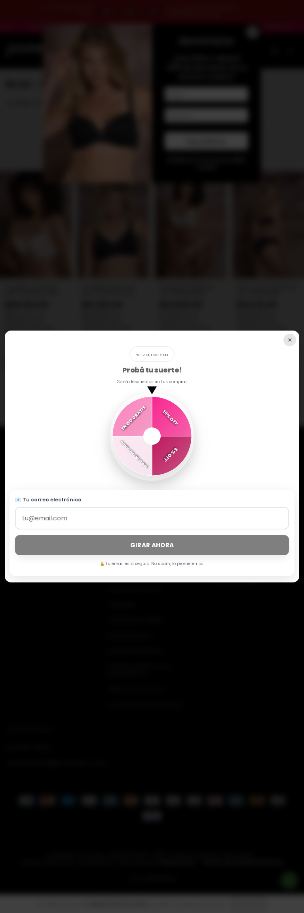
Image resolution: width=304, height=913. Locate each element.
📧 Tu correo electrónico (48, 499)
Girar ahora (152, 545)
